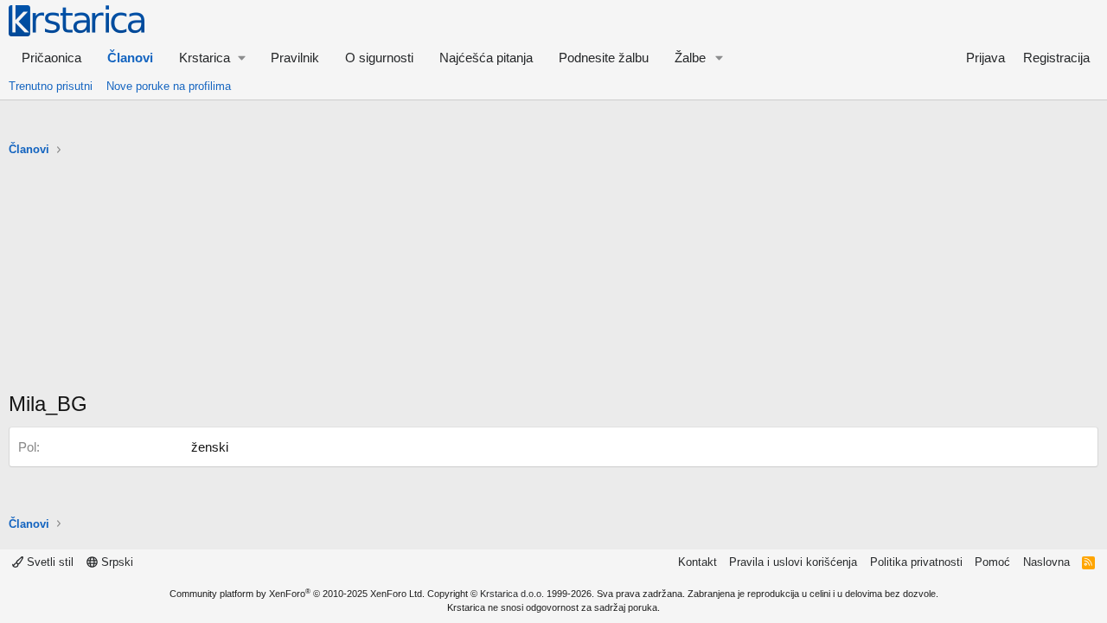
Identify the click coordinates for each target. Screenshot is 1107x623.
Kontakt (697, 562)
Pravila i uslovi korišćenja (793, 562)
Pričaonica (51, 57)
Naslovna (1046, 562)
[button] (212, 58)
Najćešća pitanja (486, 57)
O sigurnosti (379, 57)
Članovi (130, 57)
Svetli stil (48, 562)
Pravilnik (295, 57)
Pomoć (992, 562)
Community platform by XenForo (297, 593)
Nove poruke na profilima (168, 86)
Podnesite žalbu (604, 57)
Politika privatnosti (916, 562)
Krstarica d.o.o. (512, 593)
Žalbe (690, 57)
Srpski (115, 562)
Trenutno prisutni (51, 86)
